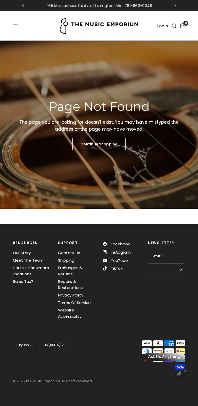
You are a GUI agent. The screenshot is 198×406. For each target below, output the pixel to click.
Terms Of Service (74, 302)
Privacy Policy (70, 295)
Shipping (66, 260)
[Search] (174, 26)
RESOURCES (25, 243)
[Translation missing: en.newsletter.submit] (180, 269)
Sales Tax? (23, 281)
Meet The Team (28, 260)
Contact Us (69, 252)
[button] (99, 144)
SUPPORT (68, 243)
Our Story (22, 252)
